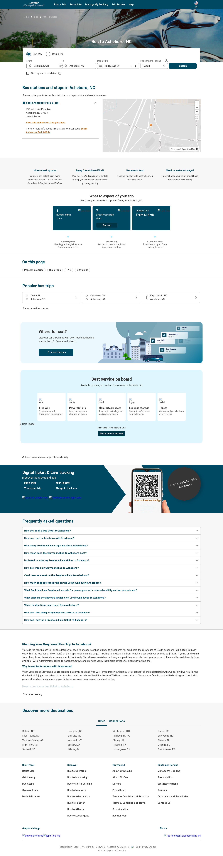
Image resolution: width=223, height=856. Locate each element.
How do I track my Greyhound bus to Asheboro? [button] (51, 567)
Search (183, 65)
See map (107, 225)
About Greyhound (122, 771)
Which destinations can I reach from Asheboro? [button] (51, 605)
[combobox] (46, 66)
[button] (60, 103)
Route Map (28, 771)
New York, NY (75, 740)
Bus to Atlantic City (78, 796)
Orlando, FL (164, 744)
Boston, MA (74, 744)
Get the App (28, 777)
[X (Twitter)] (163, 835)
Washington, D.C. (121, 731)
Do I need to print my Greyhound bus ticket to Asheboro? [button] (56, 560)
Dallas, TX (163, 731)
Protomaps (175, 149)
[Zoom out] (197, 107)
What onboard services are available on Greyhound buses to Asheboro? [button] (65, 597)
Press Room (119, 790)
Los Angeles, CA (121, 749)
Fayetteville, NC (30, 735)
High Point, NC (30, 744)
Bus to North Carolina (79, 783)
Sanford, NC (28, 749)
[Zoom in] (197, 103)
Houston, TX (119, 744)
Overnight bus (30, 790)
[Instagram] (160, 835)
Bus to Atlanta (75, 809)
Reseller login (119, 815)
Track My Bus (165, 777)
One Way (37, 54)
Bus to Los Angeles (78, 815)
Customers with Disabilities (172, 796)
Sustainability (120, 809)
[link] (111, 342)
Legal (76, 847)
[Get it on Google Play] (32, 836)
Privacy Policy (87, 847)
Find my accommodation (44, 73)
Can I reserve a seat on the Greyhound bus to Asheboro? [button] (56, 575)
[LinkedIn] (162, 835)
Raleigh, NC (28, 731)
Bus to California (76, 771)
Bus (36, 17)
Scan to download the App (147, 500)
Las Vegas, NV (165, 735)
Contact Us (164, 802)
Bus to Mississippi (77, 777)
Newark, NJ (164, 740)
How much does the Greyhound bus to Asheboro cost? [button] (55, 553)
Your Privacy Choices (146, 847)
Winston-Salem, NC (32, 740)
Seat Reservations (167, 783)
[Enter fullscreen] (197, 117)
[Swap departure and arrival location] (61, 66)
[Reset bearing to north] (197, 111)
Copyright (100, 847)
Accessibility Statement (118, 847)
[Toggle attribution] (197, 149)
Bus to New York (76, 790)
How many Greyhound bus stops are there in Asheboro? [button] (56, 545)
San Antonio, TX (166, 749)
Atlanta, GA (73, 749)
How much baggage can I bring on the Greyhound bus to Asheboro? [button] (62, 582)
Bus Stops (28, 783)
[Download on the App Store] (51, 836)
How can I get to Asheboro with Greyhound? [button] (49, 538)
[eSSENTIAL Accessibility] (183, 835)
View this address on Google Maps (45, 122)
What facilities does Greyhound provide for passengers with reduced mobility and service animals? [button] (80, 590)
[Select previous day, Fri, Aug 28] (131, 66)
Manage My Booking (168, 771)
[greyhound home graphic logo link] (33, 4)
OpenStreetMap (188, 149)
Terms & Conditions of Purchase (130, 796)
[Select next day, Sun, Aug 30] (135, 66)
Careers (116, 783)
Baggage (162, 790)
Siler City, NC (74, 735)
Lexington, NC (75, 731)
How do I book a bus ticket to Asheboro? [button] (47, 530)
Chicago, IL (118, 740)
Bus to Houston (76, 802)
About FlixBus (120, 777)
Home (26, 17)
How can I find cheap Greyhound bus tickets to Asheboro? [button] (57, 612)
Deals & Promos (31, 796)
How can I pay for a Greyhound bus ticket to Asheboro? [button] (55, 620)
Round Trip (58, 54)
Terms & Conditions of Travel (128, 802)
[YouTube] (161, 835)
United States (50, 17)
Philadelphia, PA (121, 735)
